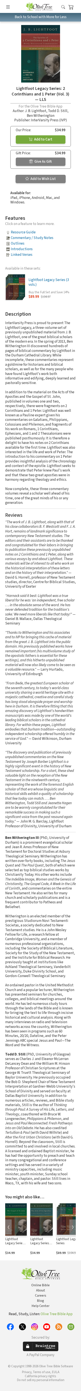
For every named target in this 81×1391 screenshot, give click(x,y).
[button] (63, 7)
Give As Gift (43, 161)
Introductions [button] (22, 249)
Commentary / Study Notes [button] (32, 237)
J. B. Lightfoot (35, 111)
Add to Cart (42, 139)
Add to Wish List (43, 178)
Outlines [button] (17, 243)
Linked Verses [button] (21, 254)
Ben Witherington (40, 115)
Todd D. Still (57, 111)
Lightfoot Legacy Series (67, 1241)
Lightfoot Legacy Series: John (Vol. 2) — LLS (15, 1245)
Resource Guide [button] (23, 232)
